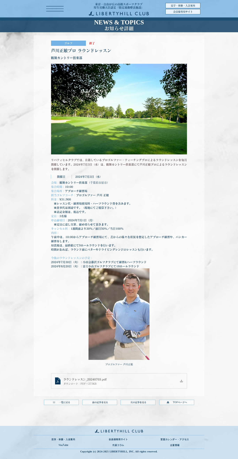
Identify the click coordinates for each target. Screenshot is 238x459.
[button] (55, 8)
